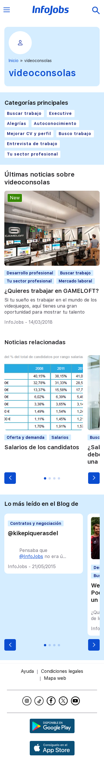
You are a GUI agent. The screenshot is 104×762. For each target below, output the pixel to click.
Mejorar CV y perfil (29, 133)
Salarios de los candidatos (41, 447)
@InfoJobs (31, 556)
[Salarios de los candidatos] (43, 428)
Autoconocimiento (55, 123)
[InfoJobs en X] (64, 701)
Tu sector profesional (32, 154)
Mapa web (55, 678)
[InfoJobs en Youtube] (76, 701)
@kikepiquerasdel (33, 533)
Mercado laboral (75, 281)
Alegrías (16, 123)
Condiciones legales (62, 671)
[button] (10, 478)
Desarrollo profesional (30, 273)
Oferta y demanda (25, 437)
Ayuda (27, 671)
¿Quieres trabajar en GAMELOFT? (51, 290)
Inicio (13, 60)
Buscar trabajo (24, 113)
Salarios (59, 437)
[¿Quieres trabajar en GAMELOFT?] (52, 264)
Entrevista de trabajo (32, 143)
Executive (60, 113)
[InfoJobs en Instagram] (28, 701)
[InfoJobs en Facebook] (52, 701)
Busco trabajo (75, 133)
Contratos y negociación (35, 523)
